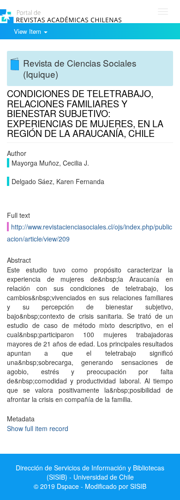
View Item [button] (28, 31)
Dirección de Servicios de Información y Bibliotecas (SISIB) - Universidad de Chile (90, 472)
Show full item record (37, 428)
